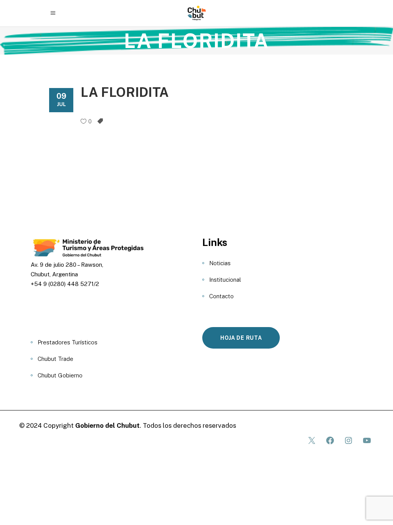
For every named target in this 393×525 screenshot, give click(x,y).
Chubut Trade (55, 359)
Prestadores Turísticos (67, 342)
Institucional (225, 279)
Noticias (220, 263)
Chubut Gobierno (60, 375)
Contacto (221, 296)
